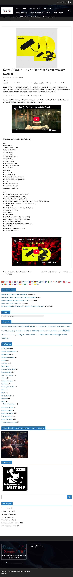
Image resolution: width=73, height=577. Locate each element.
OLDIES (4, 335)
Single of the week (34, 8)
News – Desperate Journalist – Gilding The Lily (15, 300)
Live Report (4, 384)
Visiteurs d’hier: (6, 517)
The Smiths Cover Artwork (9, 422)
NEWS (66, 330)
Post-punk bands (48, 334)
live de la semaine (31, 331)
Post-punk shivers (6, 416)
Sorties (48, 12)
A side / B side (5, 348)
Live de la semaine (6, 381)
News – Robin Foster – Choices (10, 303)
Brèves (3, 360)
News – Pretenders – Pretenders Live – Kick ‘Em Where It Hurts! (17, 273)
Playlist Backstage (6, 410)
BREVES (31, 326)
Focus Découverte (6, 331)
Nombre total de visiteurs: (9, 523)
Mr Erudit (59, 331)
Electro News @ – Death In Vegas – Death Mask (56, 272)
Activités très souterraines (9, 326)
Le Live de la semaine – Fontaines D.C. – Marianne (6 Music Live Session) (22, 306)
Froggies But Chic (6, 372)
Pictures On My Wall (13, 335)
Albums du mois (22, 327)
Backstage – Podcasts (7, 357)
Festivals (66, 327)
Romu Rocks (16, 571)
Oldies (3, 401)
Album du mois (47, 8)
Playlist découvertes (7, 413)
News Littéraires (6, 395)
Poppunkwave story (21, 12)
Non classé (4, 398)
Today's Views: (6, 508)
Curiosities (43, 327)
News (24, 8)
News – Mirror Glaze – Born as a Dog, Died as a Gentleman (18, 297)
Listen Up (4, 378)
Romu (14, 77)
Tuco (7, 338)
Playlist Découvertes (27, 335)
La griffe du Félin (17, 331)
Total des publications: (8, 526)
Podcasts (37, 335)
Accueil (18, 8)
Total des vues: (6, 520)
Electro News (5, 366)
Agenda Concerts (58, 12)
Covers (38, 326)
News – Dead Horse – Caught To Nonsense (14, 294)
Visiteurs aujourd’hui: (7, 511)
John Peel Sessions (7, 375)
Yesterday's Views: (7, 514)
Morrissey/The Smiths (36, 12)
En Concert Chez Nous (55, 327)
